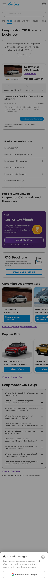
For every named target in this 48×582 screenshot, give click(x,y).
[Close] (43, 557)
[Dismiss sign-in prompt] (24, 291)
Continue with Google (26, 574)
